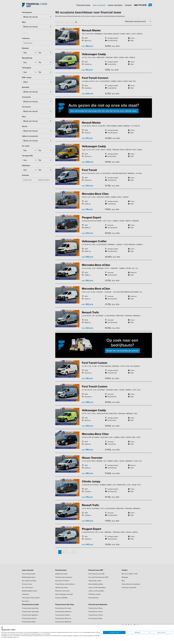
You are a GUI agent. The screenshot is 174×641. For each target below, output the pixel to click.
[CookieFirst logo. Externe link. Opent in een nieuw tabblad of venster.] (2, 628)
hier (18, 637)
